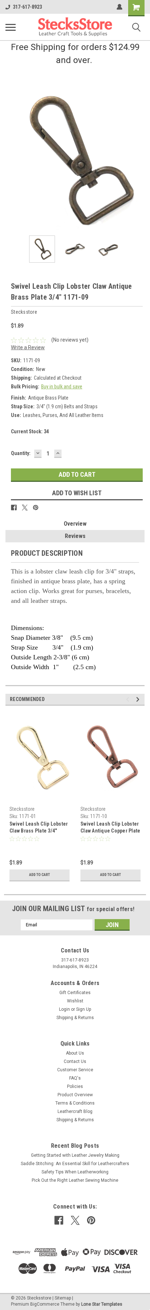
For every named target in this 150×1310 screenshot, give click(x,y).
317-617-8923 (27, 7)
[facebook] (58, 1220)
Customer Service (75, 1069)
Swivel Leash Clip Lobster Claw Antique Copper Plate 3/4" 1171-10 (110, 828)
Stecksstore (22, 809)
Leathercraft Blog (75, 1111)
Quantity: (21, 453)
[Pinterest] (36, 507)
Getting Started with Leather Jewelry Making (75, 1155)
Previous (10, 160)
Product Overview (75, 1094)
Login (64, 1009)
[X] (25, 507)
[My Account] (119, 7)
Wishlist (75, 1001)
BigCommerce (44, 1304)
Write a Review (28, 347)
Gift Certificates (75, 992)
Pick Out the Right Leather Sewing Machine (75, 1180)
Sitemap (63, 1298)
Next (139, 160)
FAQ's (75, 1078)
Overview (75, 523)
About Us (75, 1053)
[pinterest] (91, 1220)
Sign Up (83, 1009)
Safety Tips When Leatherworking (75, 1172)
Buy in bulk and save (61, 386)
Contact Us (75, 1061)
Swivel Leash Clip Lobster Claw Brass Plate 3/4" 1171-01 (38, 828)
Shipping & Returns (75, 1017)
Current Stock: (30, 431)
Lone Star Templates (101, 1304)
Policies (75, 1086)
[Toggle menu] (10, 27)
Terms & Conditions (75, 1103)
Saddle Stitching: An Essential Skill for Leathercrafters (75, 1163)
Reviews (75, 536)
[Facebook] (14, 507)
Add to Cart (39, 875)
